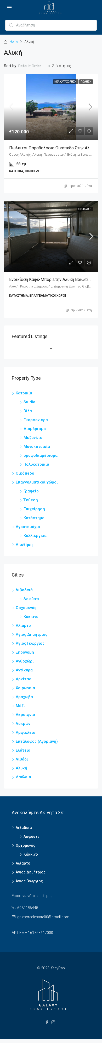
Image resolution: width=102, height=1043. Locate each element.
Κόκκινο (31, 616)
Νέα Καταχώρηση (65, 81)
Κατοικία (24, 393)
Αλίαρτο (23, 625)
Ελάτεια (23, 750)
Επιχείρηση (34, 509)
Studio (29, 402)
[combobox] (34, 66)
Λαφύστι (31, 598)
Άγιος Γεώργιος (30, 643)
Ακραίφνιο (25, 714)
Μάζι (20, 705)
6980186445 (27, 908)
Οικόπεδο (25, 473)
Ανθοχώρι (25, 661)
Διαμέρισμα (35, 428)
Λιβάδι (22, 759)
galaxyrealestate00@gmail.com (43, 917)
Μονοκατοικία (37, 446)
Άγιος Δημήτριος (31, 634)
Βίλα (28, 411)
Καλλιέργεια (35, 535)
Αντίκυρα (24, 670)
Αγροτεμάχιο (28, 526)
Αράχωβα (24, 696)
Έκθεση (31, 500)
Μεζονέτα (33, 437)
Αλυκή (21, 768)
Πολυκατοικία (36, 464)
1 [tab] (53, 350)
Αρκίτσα (23, 679)
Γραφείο (31, 491)
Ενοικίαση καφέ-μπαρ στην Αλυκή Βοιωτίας (51, 279)
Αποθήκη (24, 544)
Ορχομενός (26, 607)
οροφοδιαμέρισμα (41, 455)
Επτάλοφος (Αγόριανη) (37, 741)
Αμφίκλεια (25, 732)
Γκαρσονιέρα (36, 419)
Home (14, 42)
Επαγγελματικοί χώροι (37, 482)
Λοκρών (23, 723)
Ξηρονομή (25, 652)
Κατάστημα (34, 517)
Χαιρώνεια (25, 688)
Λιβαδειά (24, 590)
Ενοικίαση (85, 209)
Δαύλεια (23, 777)
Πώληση (86, 81)
